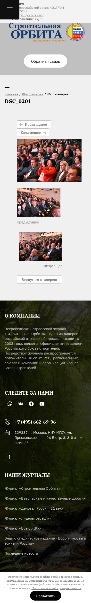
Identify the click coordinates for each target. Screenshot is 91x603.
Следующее (31, 132)
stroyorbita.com (32, 15)
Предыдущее (36, 124)
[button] (45, 61)
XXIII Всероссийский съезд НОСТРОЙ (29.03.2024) (35, 9)
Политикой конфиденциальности (57, 588)
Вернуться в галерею (39, 279)
